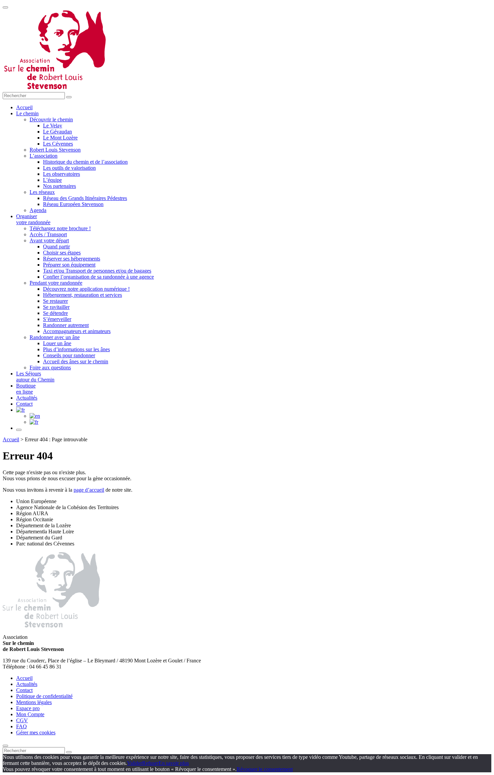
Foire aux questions (50, 367)
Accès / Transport (48, 234)
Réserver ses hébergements (71, 258)
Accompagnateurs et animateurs (77, 331)
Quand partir (56, 246)
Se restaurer (55, 301)
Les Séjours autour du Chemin (35, 376)
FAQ (21, 726)
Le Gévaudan (57, 131)
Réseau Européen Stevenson (73, 204)
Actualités (26, 398)
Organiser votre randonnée (33, 219)
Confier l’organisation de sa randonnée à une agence (98, 277)
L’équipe (52, 180)
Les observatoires (61, 174)
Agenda (38, 210)
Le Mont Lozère (60, 137)
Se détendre (55, 313)
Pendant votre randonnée (56, 283)
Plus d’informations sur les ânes (76, 349)
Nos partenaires (59, 186)
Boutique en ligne (26, 389)
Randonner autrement (66, 325)
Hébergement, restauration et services (82, 295)
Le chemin (27, 113)
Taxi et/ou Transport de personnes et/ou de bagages (97, 271)
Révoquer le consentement (265, 769)
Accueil (24, 107)
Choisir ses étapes (62, 252)
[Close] (5, 746)
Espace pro (28, 708)
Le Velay (52, 125)
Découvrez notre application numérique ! (86, 289)
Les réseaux (42, 192)
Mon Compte (30, 714)
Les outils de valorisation (69, 168)
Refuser (150, 763)
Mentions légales (34, 702)
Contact (24, 404)
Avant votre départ (49, 240)
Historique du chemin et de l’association (85, 162)
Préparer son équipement (69, 265)
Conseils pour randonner (69, 355)
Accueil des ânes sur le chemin (75, 361)
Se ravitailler (56, 307)
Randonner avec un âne (55, 337)
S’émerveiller (57, 319)
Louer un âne (57, 343)
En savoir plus (174, 763)
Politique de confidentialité (44, 696)
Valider (134, 763)
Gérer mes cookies (35, 732)
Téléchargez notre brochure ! (60, 228)
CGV (22, 720)
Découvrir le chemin (51, 119)
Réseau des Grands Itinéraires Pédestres (85, 198)
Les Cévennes (58, 144)
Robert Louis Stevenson (55, 150)
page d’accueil (89, 490)
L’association (43, 156)
